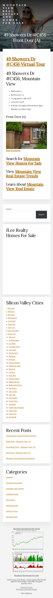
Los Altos (12, 344)
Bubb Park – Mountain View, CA (18, 442)
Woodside (13, 417)
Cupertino (11, 324)
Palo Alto (12, 376)
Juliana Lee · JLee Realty (16, 580)
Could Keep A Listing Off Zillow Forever (21, 436)
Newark (12, 369)
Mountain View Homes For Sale (24, 160)
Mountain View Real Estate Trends (23, 173)
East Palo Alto (13, 331)
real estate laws (12, 506)
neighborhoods (12, 494)
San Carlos (13, 392)
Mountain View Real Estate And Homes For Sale (15, 14)
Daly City (11, 328)
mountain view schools (15, 489)
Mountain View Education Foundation (20, 458)
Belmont (11, 312)
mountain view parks (14, 483)
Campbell (11, 321)
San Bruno (13, 388)
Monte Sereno (14, 363)
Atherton (11, 308)
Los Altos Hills (14, 347)
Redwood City (14, 382)
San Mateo (13, 398)
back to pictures (13, 151)
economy (9, 477)
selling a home (12, 511)
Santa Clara (13, 401)
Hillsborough (14, 340)
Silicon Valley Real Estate (36, 580)
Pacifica (12, 372)
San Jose (12, 395)
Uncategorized (11, 517)
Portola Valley (14, 379)
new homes (10, 500)
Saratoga (12, 404)
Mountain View (15, 366)
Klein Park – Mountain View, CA (18, 453)
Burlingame (12, 318)
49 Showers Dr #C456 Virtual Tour (25, 61)
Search (8, 209)
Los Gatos (12, 350)
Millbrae (12, 356)
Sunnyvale (13, 411)
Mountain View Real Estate (25, 186)
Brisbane (11, 315)
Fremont (12, 337)
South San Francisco (16, 408)
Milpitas (12, 360)
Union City (13, 414)
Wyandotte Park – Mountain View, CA (20, 447)
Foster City (12, 334)
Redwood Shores (15, 385)
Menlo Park (13, 353)
